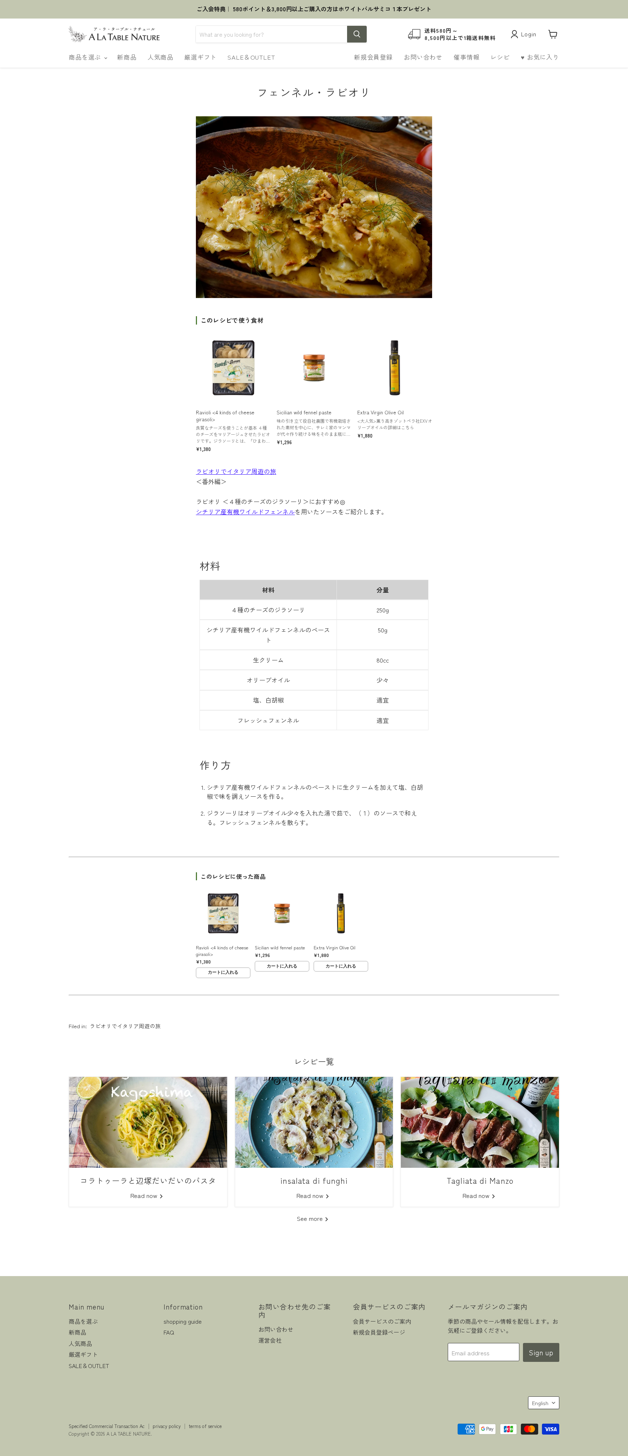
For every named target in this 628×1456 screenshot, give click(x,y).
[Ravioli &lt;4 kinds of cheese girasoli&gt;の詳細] (233, 367)
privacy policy (167, 1426)
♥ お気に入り (540, 56)
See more (311, 1218)
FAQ (169, 1332)
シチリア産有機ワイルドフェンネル (245, 511)
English (540, 1403)
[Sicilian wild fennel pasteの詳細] (314, 367)
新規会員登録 (373, 56)
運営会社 (270, 1340)
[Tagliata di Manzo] (480, 1122)
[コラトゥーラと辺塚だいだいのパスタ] (148, 1122)
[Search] (357, 34)
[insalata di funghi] (314, 1122)
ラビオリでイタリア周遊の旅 (236, 471)
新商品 (127, 56)
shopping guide (183, 1321)
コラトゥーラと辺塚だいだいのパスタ (148, 1180)
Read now (144, 1195)
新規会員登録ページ (379, 1332)
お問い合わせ (423, 56)
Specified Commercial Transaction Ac (107, 1426)
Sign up (541, 1352)
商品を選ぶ (86, 56)
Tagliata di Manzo (480, 1180)
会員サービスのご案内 (382, 1321)
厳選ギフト (200, 56)
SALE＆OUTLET (251, 56)
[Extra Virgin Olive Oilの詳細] (394, 367)
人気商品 (160, 56)
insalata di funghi (314, 1180)
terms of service (205, 1426)
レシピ (500, 56)
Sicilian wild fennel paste (304, 412)
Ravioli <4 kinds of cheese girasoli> (225, 416)
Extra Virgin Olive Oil (380, 412)
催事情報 (466, 56)
